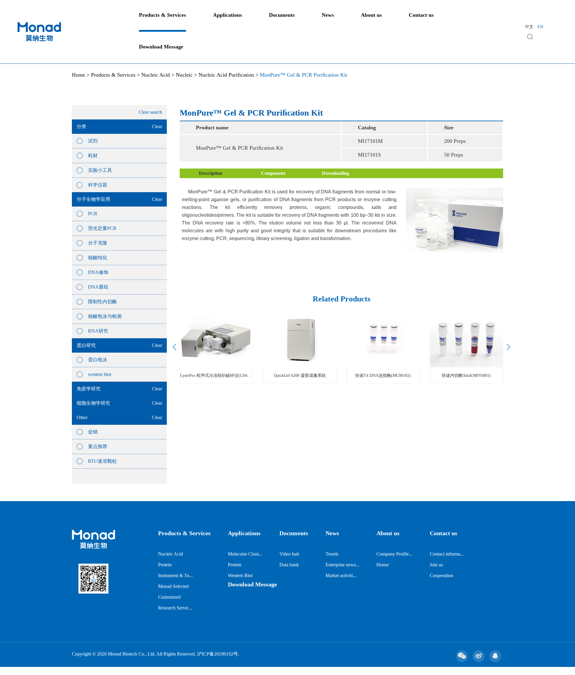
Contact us (421, 15)
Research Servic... (175, 607)
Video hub (289, 553)
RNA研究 (98, 330)
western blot (99, 374)
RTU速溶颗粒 (102, 461)
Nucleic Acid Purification (226, 75)
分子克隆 (97, 242)
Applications (227, 15)
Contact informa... (447, 553)
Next (507, 347)
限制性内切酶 (102, 301)
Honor (382, 564)
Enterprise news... (342, 564)
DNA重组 (98, 286)
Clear (157, 126)
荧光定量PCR (102, 228)
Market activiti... (341, 575)
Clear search (150, 112)
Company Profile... (394, 553)
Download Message (161, 47)
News (328, 15)
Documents (282, 15)
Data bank (289, 564)
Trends (332, 553)
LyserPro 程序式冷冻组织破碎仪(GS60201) (216, 375)
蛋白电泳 (97, 359)
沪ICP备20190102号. (218, 653)
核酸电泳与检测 (105, 316)
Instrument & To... (175, 575)
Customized (169, 597)
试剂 (93, 140)
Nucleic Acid (155, 75)
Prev (175, 347)
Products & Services (162, 15)
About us (371, 15)
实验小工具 (100, 170)
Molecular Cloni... (245, 553)
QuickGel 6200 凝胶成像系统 (300, 375)
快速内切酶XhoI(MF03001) (466, 375)
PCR (92, 213)
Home (78, 75)
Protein (165, 564)
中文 (529, 27)
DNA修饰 (98, 272)
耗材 (93, 155)
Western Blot (240, 575)
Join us (436, 564)
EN (540, 27)
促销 (93, 431)
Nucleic (184, 75)
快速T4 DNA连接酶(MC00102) (383, 375)
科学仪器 (97, 184)
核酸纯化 (97, 257)
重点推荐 (97, 446)
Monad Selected (173, 586)
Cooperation (441, 575)
